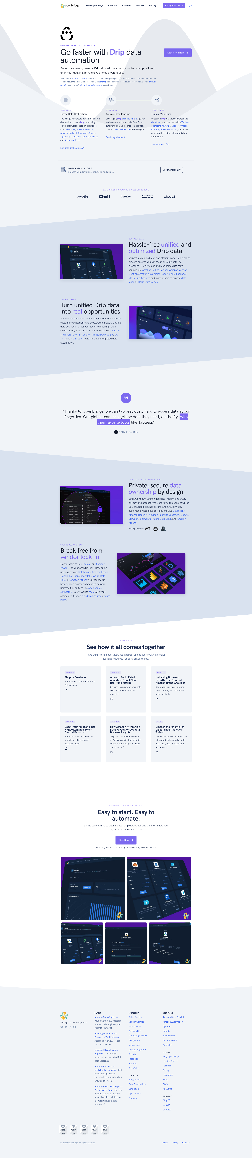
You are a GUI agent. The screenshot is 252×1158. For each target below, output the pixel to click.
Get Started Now (175, 52)
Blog (165, 1100)
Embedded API (170, 1040)
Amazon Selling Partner (155, 269)
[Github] (74, 1027)
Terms (165, 1143)
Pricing (152, 5)
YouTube (133, 1063)
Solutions (126, 5)
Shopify (145, 278)
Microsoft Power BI (160, 125)
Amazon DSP (135, 1031)
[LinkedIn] (66, 1027)
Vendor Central (136, 1021)
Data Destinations (137, 1084)
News (165, 1079)
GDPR (185, 1143)
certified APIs (129, 118)
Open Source (135, 1093)
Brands (166, 1031)
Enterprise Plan (79, 78)
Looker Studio (170, 129)
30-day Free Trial (172, 5)
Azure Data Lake (90, 136)
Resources (168, 1075)
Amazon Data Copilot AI (106, 1017)
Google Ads (168, 273)
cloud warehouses (148, 281)
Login (189, 5)
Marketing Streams (138, 1035)
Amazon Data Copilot (173, 1017)
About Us (167, 1089)
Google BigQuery (69, 575)
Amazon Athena (72, 140)
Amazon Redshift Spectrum (73, 133)
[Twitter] (61, 1027)
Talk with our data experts (90, 85)
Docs (165, 1105)
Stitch (101, 82)
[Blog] (70, 1027)
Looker (174, 125)
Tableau (185, 122)
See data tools (158, 144)
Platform (112, 5)
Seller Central (136, 1017)
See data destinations (71, 148)
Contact (167, 1109)
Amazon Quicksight (102, 334)
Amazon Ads (135, 1026)
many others (78, 338)
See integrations (114, 137)
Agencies (167, 1026)
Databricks (69, 129)
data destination (122, 129)
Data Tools (134, 1089)
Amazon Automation (173, 1021)
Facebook (133, 1058)
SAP (117, 334)
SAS (62, 338)
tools (91, 591)
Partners (140, 5)
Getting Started (170, 1061)
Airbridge (167, 1045)
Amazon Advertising (149, 273)
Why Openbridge (94, 5)
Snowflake (75, 136)
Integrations (135, 1079)
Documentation (170, 169)
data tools (156, 122)
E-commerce (169, 1035)
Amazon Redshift (84, 129)
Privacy (175, 1143)
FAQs (165, 1084)
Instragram (134, 1045)
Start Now (124, 840)
